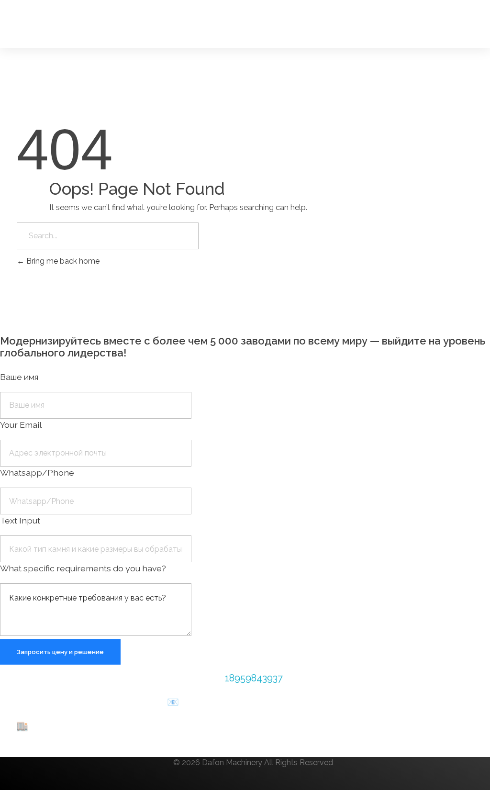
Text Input (20, 520)
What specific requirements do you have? (83, 568)
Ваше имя (19, 377)
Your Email (21, 425)
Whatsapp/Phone (37, 472)
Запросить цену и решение (60, 652)
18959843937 (254, 678)
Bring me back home (62, 261)
